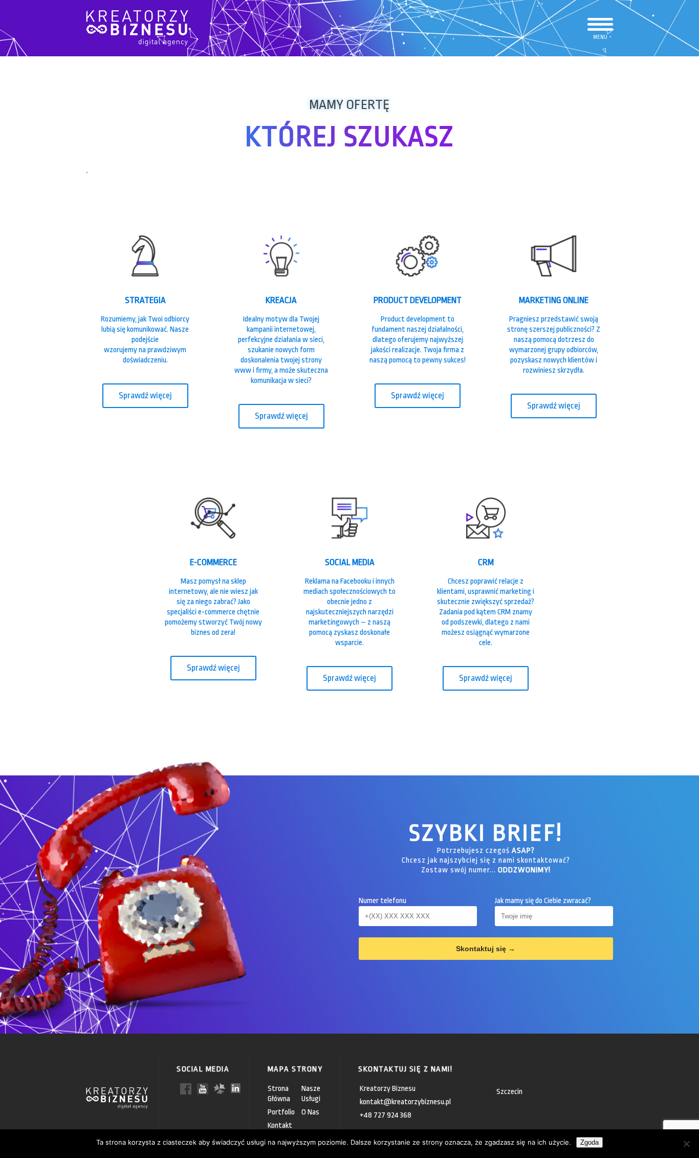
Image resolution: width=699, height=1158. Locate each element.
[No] (686, 1144)
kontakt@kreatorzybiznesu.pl (405, 1102)
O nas (310, 1112)
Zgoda (589, 1142)
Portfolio (281, 1112)
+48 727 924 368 (385, 1115)
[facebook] (186, 1088)
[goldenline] (219, 1088)
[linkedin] (236, 1087)
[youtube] (202, 1088)
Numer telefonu (382, 900)
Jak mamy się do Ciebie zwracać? (543, 900)
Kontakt (280, 1125)
